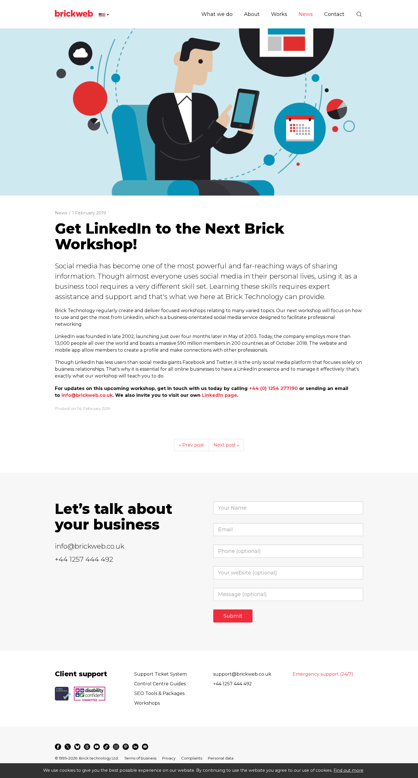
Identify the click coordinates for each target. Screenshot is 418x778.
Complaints (191, 758)
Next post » (226, 445)
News (61, 212)
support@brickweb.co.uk (242, 674)
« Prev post (191, 445)
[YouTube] (97, 747)
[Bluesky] (77, 747)
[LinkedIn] (135, 747)
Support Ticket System (160, 674)
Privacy (168, 758)
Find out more (348, 770)
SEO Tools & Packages (159, 693)
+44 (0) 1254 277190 (273, 388)
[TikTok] (106, 747)
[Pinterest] (126, 747)
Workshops (147, 703)
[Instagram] (116, 747)
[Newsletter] (145, 747)
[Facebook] (58, 747)
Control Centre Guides (160, 683)
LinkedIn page (219, 395)
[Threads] (87, 747)
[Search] (359, 14)
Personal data (220, 758)
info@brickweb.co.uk (87, 395)
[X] (68, 747)
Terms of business (140, 758)
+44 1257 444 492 (84, 559)
